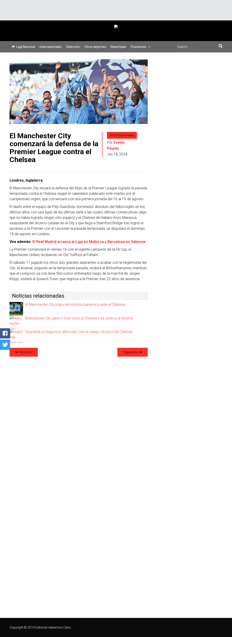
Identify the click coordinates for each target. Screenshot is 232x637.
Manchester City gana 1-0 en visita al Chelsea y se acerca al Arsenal (79, 318)
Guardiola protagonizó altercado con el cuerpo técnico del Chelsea (78, 332)
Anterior (25, 352)
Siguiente (130, 352)
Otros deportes (95, 47)
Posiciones (138, 47)
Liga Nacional (25, 47)
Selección (73, 47)
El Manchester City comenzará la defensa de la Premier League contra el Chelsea (54, 147)
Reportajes (118, 47)
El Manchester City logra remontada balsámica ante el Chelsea (75, 304)
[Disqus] (79, 417)
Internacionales (51, 47)
